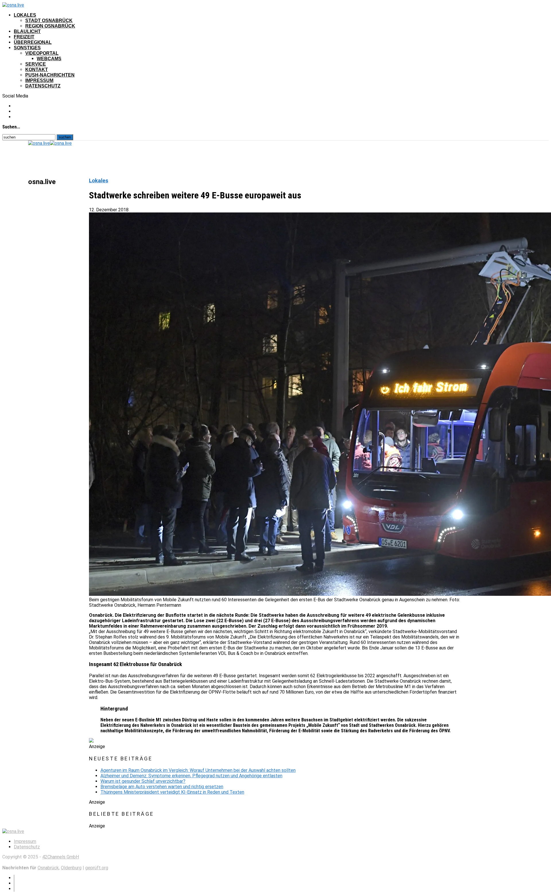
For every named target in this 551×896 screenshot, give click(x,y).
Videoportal (42, 53)
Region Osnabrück (50, 26)
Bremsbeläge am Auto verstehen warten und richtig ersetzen (161, 786)
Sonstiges (27, 47)
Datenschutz (43, 85)
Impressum (39, 80)
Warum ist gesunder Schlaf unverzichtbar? (142, 781)
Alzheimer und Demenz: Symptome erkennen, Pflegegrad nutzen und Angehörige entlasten (191, 775)
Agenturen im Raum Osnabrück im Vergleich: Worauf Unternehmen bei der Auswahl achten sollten (198, 770)
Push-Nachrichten (50, 75)
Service (35, 64)
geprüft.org (96, 867)
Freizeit (24, 36)
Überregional (33, 42)
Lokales (25, 15)
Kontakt (36, 69)
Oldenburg (71, 867)
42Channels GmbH (60, 857)
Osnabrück (48, 867)
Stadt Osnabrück (49, 20)
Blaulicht (27, 31)
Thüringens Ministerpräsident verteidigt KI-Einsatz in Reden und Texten (172, 792)
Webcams (49, 58)
